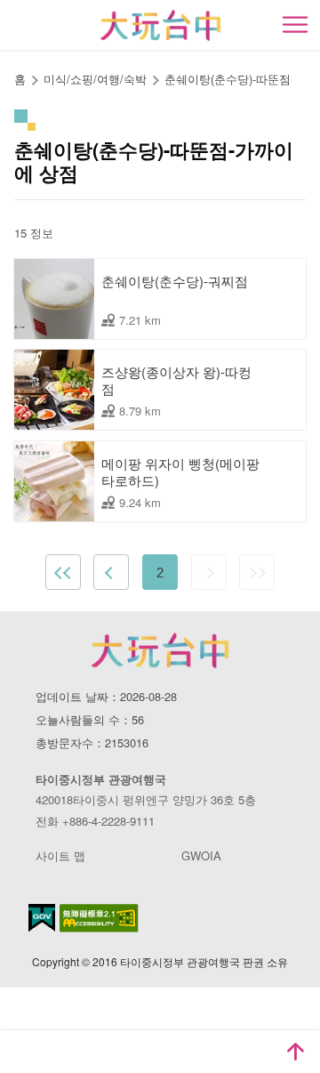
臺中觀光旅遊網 (160, 25)
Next (209, 572)
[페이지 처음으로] (295, 1051)
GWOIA (201, 855)
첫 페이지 (63, 572)
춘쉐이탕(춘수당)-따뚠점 (227, 78)
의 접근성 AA (99, 918)
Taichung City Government (160, 650)
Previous (111, 572)
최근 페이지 (257, 572)
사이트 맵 (60, 855)
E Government (41, 918)
